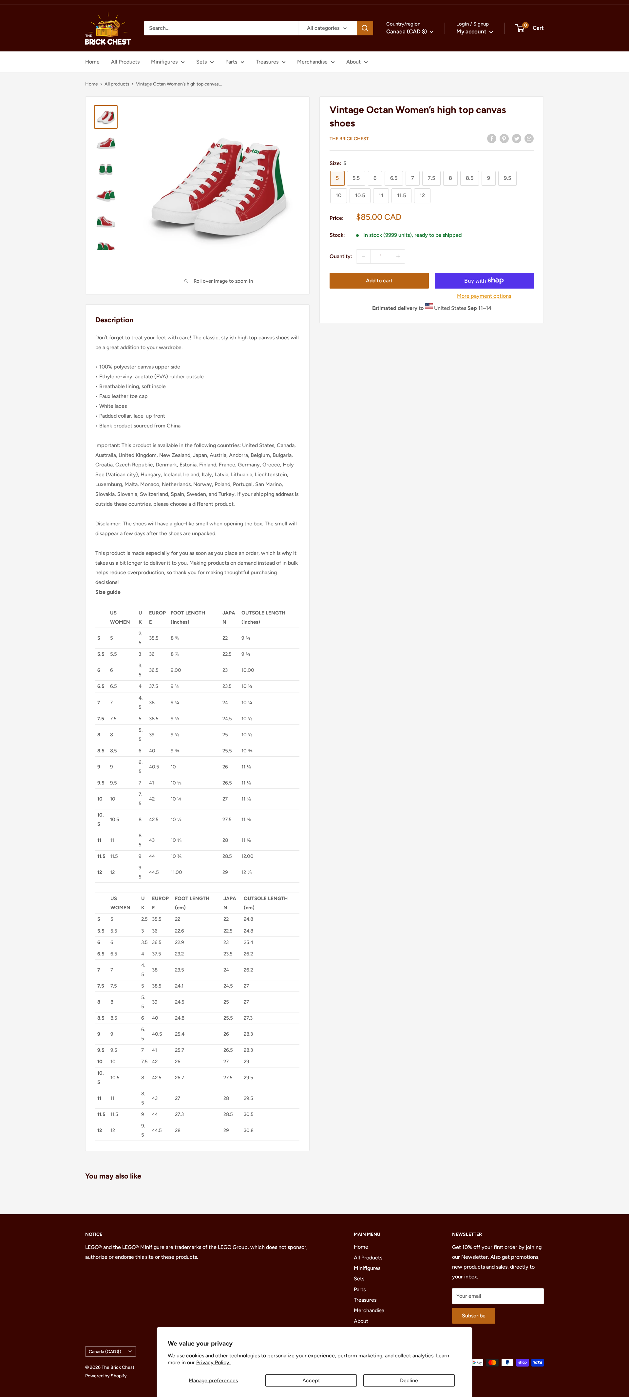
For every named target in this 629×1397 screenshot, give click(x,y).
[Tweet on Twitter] (516, 138)
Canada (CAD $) (105, 1351)
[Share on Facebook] (491, 138)
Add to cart (379, 280)
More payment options (484, 296)
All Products (125, 62)
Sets (201, 62)
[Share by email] (529, 138)
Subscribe (474, 1315)
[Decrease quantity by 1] (363, 256)
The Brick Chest (349, 139)
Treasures (267, 62)
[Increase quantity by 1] (398, 256)
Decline (409, 1380)
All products (117, 84)
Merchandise (312, 62)
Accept (311, 1380)
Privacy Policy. (213, 1362)
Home (92, 62)
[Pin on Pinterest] (504, 138)
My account (472, 31)
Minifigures (164, 62)
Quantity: (341, 256)
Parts (231, 62)
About (353, 62)
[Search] (365, 28)
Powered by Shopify (106, 1376)
